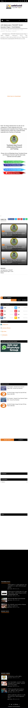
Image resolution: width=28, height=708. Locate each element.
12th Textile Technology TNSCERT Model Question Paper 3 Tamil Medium (13, 234)
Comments (20, 439)
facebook (24, 300)
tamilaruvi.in (5, 324)
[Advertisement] (14, 54)
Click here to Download (13, 96)
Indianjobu (4, 335)
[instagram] (24, 1)
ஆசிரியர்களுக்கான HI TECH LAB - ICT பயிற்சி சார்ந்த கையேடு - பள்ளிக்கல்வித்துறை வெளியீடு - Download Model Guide (17, 593)
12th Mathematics (16, 29)
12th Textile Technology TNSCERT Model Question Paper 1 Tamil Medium (13, 261)
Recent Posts (7, 439)
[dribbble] (23, 1)
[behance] (26, 1)
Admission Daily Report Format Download (16, 598)
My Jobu (4, 331)
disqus (19, 300)
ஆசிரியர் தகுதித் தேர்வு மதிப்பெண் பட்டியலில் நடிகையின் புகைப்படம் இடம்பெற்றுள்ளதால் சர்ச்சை (16, 696)
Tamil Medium (8, 31)
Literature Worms (6, 328)
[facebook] (19, 1)
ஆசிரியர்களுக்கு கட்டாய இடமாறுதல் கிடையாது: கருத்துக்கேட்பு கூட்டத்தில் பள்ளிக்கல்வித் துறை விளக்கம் (17, 586)
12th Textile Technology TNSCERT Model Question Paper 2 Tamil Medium (13, 247)
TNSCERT (14, 31)
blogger (14, 300)
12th (11, 29)
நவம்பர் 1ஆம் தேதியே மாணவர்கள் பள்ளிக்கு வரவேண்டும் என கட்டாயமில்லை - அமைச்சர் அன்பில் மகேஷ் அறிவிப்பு (16, 683)
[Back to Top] (19, 704)
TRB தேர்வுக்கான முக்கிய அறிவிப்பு (15, 676)
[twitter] (21, 1)
